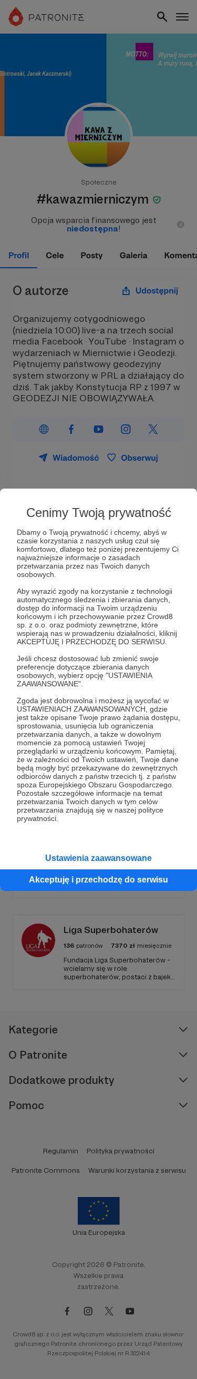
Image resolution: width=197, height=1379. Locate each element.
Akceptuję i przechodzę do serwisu (98, 879)
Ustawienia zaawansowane (98, 858)
